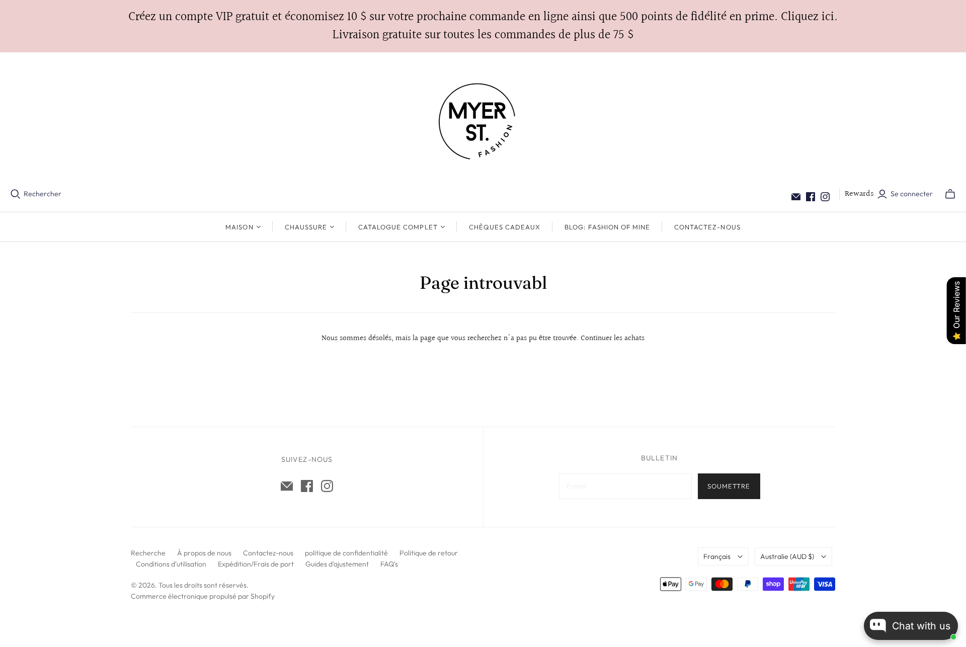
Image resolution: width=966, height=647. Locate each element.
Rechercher (42, 193)
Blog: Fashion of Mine (607, 227)
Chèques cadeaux (505, 227)
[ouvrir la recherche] (16, 194)
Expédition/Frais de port (256, 564)
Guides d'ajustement (337, 564)
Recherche (148, 552)
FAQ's (389, 564)
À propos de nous (204, 552)
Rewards (859, 194)
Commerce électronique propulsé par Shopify (203, 596)
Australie (787, 556)
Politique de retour (428, 552)
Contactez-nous (707, 227)
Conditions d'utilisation (171, 564)
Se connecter (912, 193)
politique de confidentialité (346, 552)
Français (717, 556)
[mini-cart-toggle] (950, 194)
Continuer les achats (613, 338)
